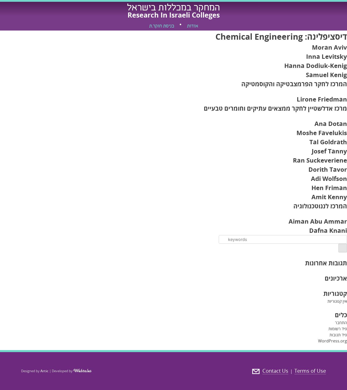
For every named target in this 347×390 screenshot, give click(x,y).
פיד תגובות (338, 335)
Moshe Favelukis (321, 132)
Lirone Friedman (322, 99)
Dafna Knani (328, 230)
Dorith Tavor (327, 169)
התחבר (341, 322)
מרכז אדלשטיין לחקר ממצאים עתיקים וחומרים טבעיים (275, 108)
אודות (192, 26)
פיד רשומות (337, 328)
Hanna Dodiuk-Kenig (315, 65)
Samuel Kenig (326, 74)
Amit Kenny (329, 197)
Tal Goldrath (328, 142)
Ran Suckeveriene (320, 160)
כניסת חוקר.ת (161, 26)
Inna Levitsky (326, 56)
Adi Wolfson (329, 178)
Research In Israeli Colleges (174, 15)
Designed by (35, 371)
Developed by (62, 371)
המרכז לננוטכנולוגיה (320, 206)
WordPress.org (332, 341)
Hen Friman (329, 187)
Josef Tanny (329, 151)
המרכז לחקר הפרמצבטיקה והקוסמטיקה (294, 84)
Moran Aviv (329, 47)
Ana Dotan (330, 123)
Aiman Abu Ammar (318, 221)
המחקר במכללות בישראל (173, 8)
